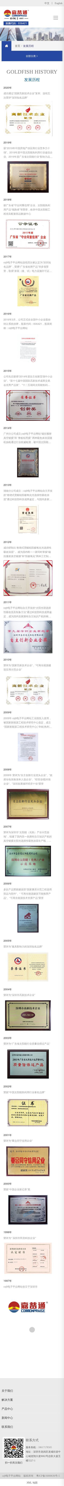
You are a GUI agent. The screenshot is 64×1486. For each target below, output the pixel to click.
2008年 (8, 769)
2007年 (8, 826)
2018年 (8, 199)
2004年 (8, 989)
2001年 (8, 1135)
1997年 (8, 1280)
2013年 (8, 485)
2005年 (8, 940)
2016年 (8, 313)
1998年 (8, 1232)
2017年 (8, 256)
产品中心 (7, 1409)
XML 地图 (32, 1482)
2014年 (8, 428)
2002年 (8, 1086)
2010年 (8, 659)
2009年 (8, 712)
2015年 (8, 370)
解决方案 (7, 1400)
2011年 (8, 602)
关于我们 (7, 1391)
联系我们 (7, 1427)
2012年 (8, 542)
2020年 (8, 87)
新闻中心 (7, 1418)
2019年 (8, 142)
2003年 (8, 1038)
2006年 (8, 883)
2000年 (8, 1183)
